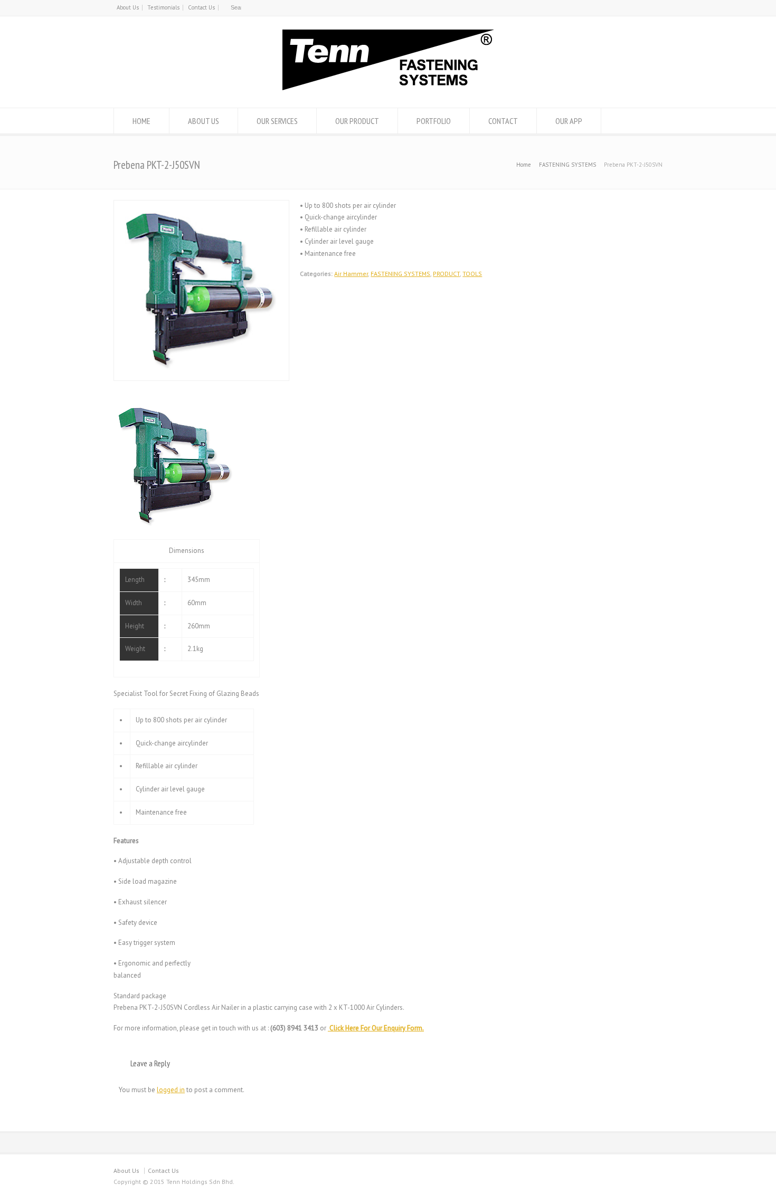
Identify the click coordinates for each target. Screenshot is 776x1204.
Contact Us (201, 7)
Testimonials (163, 7)
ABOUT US (203, 121)
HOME (141, 121)
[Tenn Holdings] (388, 87)
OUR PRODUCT (357, 121)
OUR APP (568, 121)
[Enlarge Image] (202, 206)
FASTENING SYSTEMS (400, 274)
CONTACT (503, 121)
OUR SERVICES (277, 121)
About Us (128, 7)
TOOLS (472, 274)
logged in (171, 1089)
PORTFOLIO (434, 121)
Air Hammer (351, 274)
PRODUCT (446, 274)
